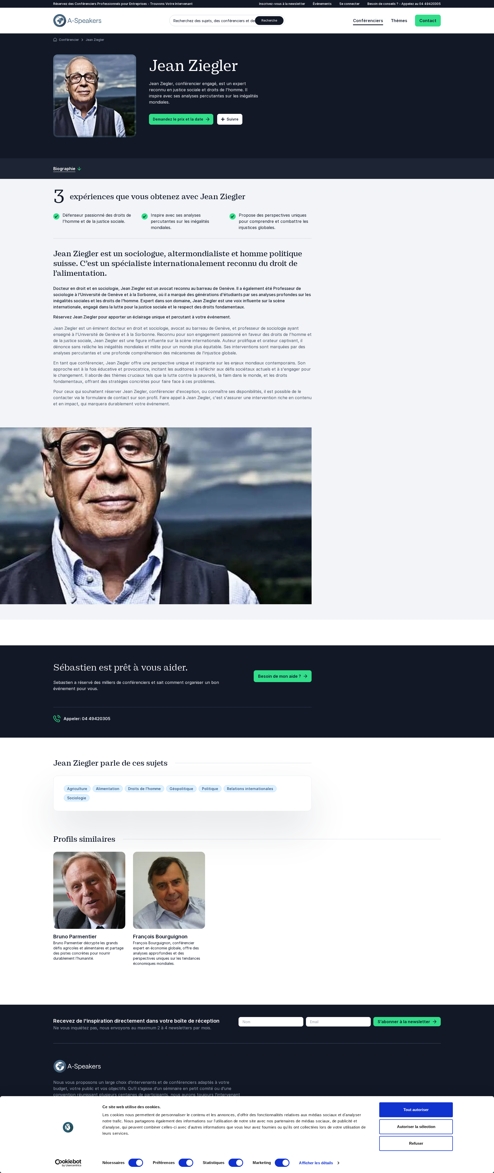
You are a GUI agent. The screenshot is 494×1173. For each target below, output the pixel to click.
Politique (210, 788)
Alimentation (107, 788)
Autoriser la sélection (416, 1126)
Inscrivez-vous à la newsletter (282, 4)
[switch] (186, 1163)
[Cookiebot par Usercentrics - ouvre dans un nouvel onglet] (68, 1163)
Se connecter (349, 4)
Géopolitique (181, 788)
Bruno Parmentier (75, 936)
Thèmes (399, 20)
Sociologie (76, 798)
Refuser (416, 1143)
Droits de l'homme (144, 788)
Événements (322, 4)
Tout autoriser (416, 1109)
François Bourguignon (160, 936)
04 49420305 (430, 4)
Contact (427, 20)
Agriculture (77, 788)
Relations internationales (250, 788)
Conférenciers (368, 20)
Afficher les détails (316, 1163)
